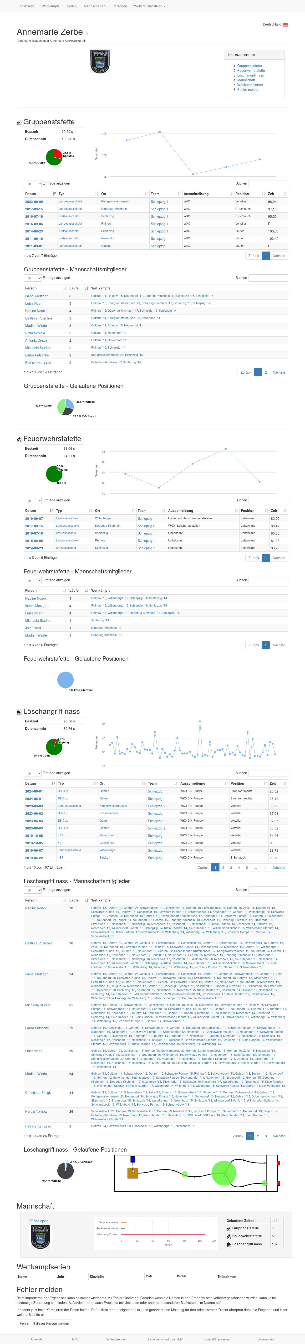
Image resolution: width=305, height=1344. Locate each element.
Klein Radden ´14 (175, 928)
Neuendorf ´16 (222, 912)
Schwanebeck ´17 (103, 932)
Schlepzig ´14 (205, 296)
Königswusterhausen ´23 (124, 303)
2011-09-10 (34, 238)
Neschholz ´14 (245, 924)
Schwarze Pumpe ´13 (240, 932)
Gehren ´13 (98, 908)
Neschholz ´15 (201, 924)
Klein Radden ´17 (127, 932)
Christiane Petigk (38, 1092)
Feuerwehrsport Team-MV (165, 1339)
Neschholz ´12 (100, 928)
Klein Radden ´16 (223, 924)
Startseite (27, 6)
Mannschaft (246, 79)
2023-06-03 (34, 820)
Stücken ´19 (264, 924)
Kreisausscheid (69, 216)
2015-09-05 (34, 223)
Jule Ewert (33, 627)
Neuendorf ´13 (249, 982)
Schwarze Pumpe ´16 (238, 916)
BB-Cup (63, 791)
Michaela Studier (38, 347)
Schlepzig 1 (159, 201)
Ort (103, 193)
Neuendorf (108, 238)
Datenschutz (266, 1339)
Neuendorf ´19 (106, 920)
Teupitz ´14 (124, 920)
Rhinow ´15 (115, 296)
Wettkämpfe (51, 6)
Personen (119, 6)
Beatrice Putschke (38, 318)
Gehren (104, 791)
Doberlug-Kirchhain (114, 208)
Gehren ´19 (114, 908)
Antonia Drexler (37, 340)
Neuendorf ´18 (265, 908)
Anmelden (37, 1339)
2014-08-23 (34, 231)
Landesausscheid (70, 201)
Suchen (241, 182)
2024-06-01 (34, 791)
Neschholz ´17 (160, 924)
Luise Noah (33, 303)
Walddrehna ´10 (202, 959)
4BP (60, 835)
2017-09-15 (34, 208)
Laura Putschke (37, 355)
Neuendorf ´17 (142, 920)
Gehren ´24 (131, 908)
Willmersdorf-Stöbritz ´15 (229, 928)
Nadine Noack (35, 310)
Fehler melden (248, 89)
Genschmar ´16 (175, 908)
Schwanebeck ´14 (199, 912)
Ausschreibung (196, 193)
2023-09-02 (34, 813)
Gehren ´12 (151, 916)
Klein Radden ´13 (199, 928)
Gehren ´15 (160, 920)
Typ (62, 193)
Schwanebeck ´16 (214, 908)
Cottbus (106, 245)
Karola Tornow (36, 1111)
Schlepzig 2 (146, 525)
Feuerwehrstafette (251, 70)
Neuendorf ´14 (212, 916)
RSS (75, 1339)
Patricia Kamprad (38, 362)
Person (31, 288)
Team (155, 193)
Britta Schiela (35, 332)
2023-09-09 (34, 201)
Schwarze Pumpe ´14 (172, 912)
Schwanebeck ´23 (230, 943)
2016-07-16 (34, 216)
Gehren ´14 (263, 932)
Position (242, 193)
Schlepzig (107, 216)
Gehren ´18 (193, 908)
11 (265, 867)
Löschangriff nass (250, 75)
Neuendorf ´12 (141, 955)
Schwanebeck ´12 (151, 908)
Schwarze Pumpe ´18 (105, 951)
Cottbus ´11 (98, 296)
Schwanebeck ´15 (152, 932)
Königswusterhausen (115, 201)
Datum (30, 193)
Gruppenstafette (249, 65)
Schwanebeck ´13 (103, 936)
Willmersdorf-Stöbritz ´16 (127, 928)
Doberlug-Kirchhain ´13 (184, 920)
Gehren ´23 (226, 974)
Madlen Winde (36, 325)
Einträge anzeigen (56, 182)
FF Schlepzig (38, 1220)
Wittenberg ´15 (215, 932)
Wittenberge (103, 518)
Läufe (74, 288)
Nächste (279, 255)
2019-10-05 (34, 835)
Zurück (254, 255)
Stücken (105, 857)
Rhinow (106, 223)
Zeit (271, 193)
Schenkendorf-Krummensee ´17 (181, 916)
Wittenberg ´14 (174, 932)
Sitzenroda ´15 (263, 920)
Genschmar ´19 (147, 912)
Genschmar (107, 835)
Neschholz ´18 (121, 924)
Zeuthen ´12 (115, 916)
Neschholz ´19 (210, 920)
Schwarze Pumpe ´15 (105, 912)
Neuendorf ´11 (133, 296)
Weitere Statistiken (148, 6)
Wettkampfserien (250, 84)
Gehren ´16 (234, 908)
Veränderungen (116, 1339)
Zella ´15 (249, 908)
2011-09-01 (34, 245)
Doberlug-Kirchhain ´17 (159, 296)
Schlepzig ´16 (185, 296)
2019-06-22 (34, 857)
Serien (72, 6)
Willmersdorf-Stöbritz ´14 (262, 928)
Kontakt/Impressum (216, 1339)
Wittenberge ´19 (118, 598)
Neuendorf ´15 (133, 916)
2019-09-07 (34, 518)
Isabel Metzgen (36, 296)
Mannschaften (94, 6)
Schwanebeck (109, 813)
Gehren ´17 (260, 916)
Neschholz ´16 (181, 924)
